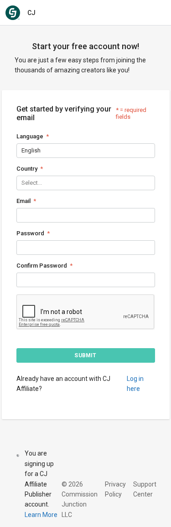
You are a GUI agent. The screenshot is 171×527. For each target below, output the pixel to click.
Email (23, 201)
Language (29, 136)
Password (30, 233)
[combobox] (22, 150)
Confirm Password (41, 265)
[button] (85, 355)
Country (26, 168)
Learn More (41, 514)
